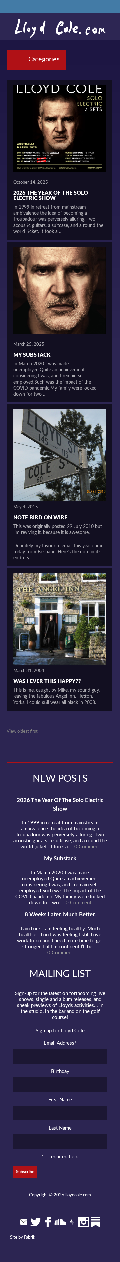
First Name (60, 1099)
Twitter (36, 1222)
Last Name (60, 1128)
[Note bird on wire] (59, 455)
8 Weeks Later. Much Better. (60, 914)
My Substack (31, 355)
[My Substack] (59, 293)
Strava (72, 1222)
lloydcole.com (78, 1195)
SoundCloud (60, 1222)
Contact (24, 1222)
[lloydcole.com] (60, 28)
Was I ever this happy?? (47, 681)
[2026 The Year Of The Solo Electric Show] (59, 131)
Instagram (84, 1222)
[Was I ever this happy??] (59, 619)
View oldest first (22, 731)
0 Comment (87, 846)
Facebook (48, 1222)
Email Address (60, 1043)
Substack (96, 1222)
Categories (44, 59)
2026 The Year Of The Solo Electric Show (50, 195)
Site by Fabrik (22, 1237)
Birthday (60, 1071)
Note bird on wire (40, 517)
